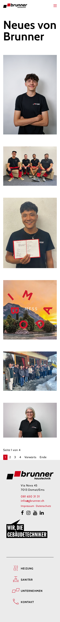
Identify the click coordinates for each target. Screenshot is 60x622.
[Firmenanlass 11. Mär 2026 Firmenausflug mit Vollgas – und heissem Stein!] (30, 371)
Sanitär (27, 579)
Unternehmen (32, 590)
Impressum (27, 506)
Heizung (27, 568)
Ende (43, 457)
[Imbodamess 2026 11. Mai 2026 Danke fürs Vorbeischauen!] (30, 309)
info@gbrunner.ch (32, 501)
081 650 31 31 (30, 496)
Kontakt (27, 602)
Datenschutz (43, 506)
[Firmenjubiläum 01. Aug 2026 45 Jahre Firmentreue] (30, 166)
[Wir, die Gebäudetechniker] (26, 528)
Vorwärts (30, 457)
